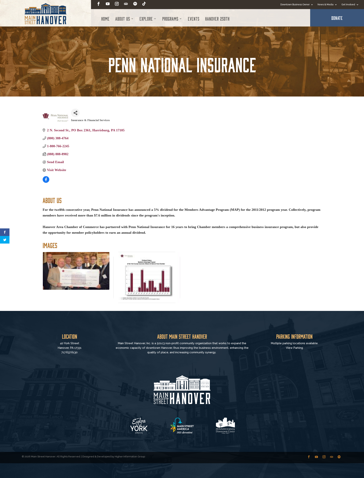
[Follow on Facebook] (98, 4)
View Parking (294, 348)
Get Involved (348, 4)
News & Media (325, 4)
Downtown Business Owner (295, 4)
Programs (170, 18)
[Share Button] (75, 113)
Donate (337, 17)
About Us (122, 18)
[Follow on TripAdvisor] (126, 4)
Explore (146, 18)
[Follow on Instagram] (117, 4)
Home (105, 18)
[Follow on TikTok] (144, 4)
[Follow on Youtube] (107, 4)
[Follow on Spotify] (135, 4)
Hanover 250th (217, 18)
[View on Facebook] (46, 182)
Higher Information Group (130, 456)
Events (193, 18)
